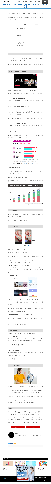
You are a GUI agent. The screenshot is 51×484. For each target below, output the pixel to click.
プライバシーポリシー (40, 477)
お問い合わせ (33, 427)
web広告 (27, 7)
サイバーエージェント (25, 204)
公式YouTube (38, 478)
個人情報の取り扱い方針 (35, 477)
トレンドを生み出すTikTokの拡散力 (20, 29)
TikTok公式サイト (24, 88)
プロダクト (18, 1)
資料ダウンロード (31, 1)
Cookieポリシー (45, 477)
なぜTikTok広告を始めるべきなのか (20, 28)
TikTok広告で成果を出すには (20, 45)
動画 (35, 1)
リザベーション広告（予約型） (20, 42)
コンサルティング (24, 1)
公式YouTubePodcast (43, 478)
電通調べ (17, 173)
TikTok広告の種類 (18, 35)
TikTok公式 (27, 245)
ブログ (39, 1)
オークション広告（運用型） (20, 43)
